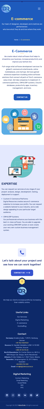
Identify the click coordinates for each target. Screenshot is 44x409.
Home (16, 40)
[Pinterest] (31, 395)
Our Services (22, 317)
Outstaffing (22, 326)
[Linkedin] (7, 395)
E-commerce (22, 323)
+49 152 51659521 (22, 343)
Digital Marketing (22, 320)
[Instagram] (13, 395)
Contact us (22, 97)
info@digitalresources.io (24, 366)
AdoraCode (22, 405)
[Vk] (25, 395)
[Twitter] (37, 395)
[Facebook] (19, 395)
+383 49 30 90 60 (22, 350)
